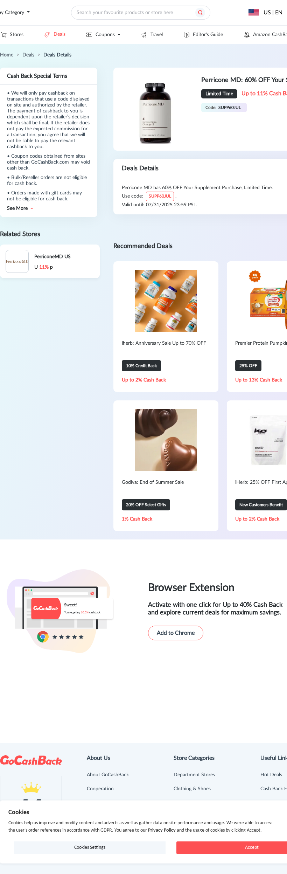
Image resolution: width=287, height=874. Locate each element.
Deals (59, 34)
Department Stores (194, 774)
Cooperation (100, 788)
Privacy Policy (162, 830)
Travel (156, 34)
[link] (6, 55)
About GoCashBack (108, 774)
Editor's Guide (208, 34)
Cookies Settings (89, 847)
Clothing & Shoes (192, 788)
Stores (16, 34)
